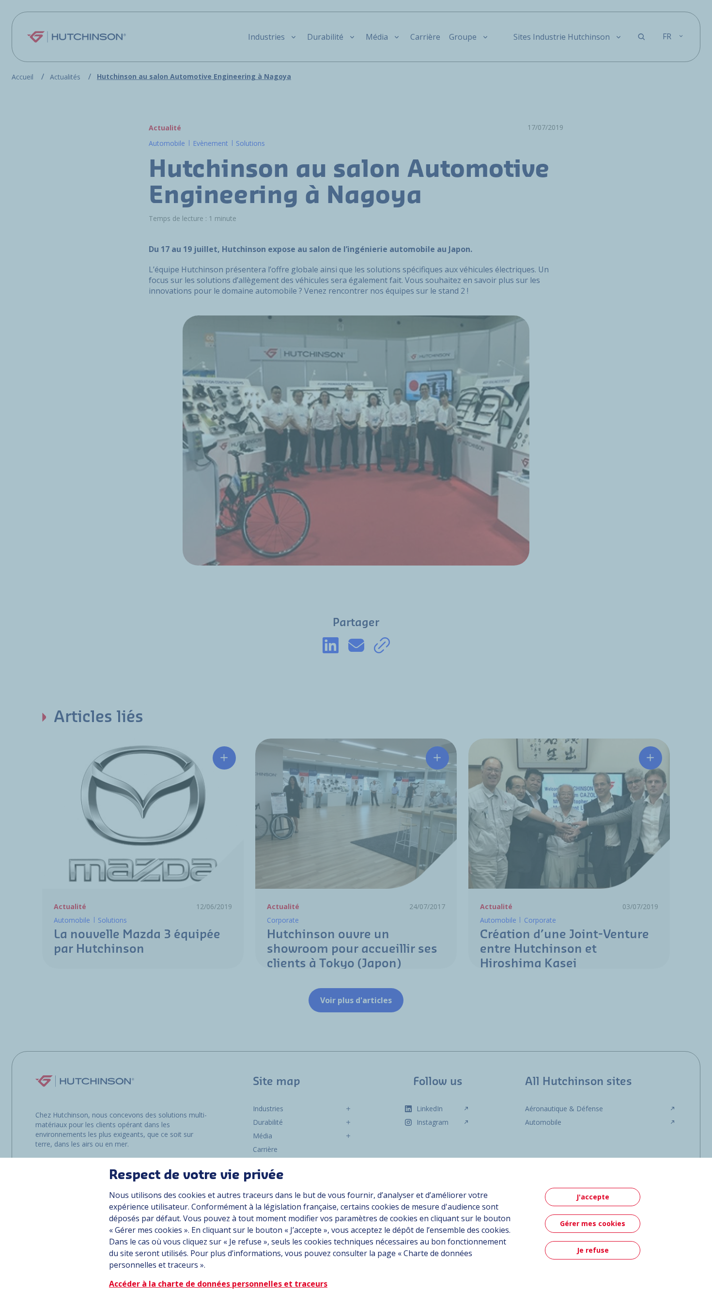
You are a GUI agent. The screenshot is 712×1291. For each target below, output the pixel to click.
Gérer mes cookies (592, 1223)
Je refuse (593, 1250)
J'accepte (592, 1196)
